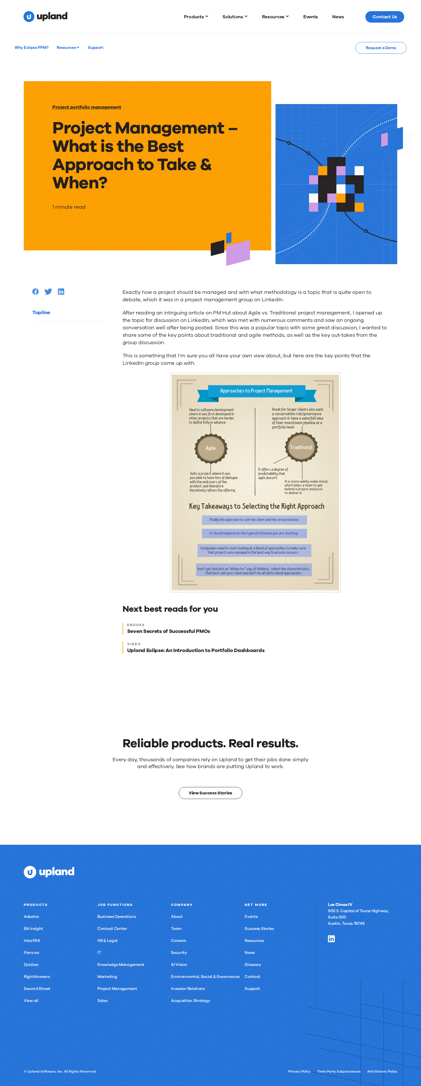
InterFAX (32, 940)
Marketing (107, 976)
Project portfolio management (86, 107)
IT (99, 952)
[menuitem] (196, 17)
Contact (252, 976)
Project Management (117, 988)
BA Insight (33, 928)
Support (252, 988)
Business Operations (116, 916)
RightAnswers (37, 976)
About (177, 916)
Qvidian (31, 964)
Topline (41, 312)
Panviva (31, 952)
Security (179, 952)
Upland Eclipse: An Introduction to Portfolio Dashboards (196, 650)
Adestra (31, 916)
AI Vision (179, 964)
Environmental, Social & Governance (205, 976)
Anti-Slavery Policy (382, 1071)
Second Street (37, 988)
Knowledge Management (120, 964)
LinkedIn (331, 938)
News (250, 952)
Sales (102, 1000)
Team (176, 928)
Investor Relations (188, 988)
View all (31, 1000)
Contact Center (112, 928)
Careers (178, 940)
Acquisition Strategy (190, 1000)
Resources (67, 47)
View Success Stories (210, 793)
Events (251, 916)
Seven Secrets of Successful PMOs (168, 631)
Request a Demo (381, 48)
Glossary (253, 964)
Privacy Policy (299, 1071)
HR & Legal (107, 940)
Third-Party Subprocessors (339, 1071)
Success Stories (259, 928)
